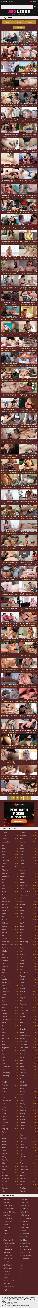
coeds (11, 75)
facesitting (5, 1076)
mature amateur (25, 892)
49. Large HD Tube (25, 1256)
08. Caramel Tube (7, 1221)
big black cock (33, 212)
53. (21, 1268)
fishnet (4, 1104)
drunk (3, 1057)
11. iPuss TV (6, 1231)
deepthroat (15, 105)
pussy (7, 243)
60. (21, 1290)
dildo (3, 1041)
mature (14, 472)
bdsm (14, 549)
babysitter (23, 304)
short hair (23, 1054)
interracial (32, 411)
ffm (36, 136)
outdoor (22, 954)
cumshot (16, 75)
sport (21, 1098)
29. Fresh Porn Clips (8, 1287)
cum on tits (10, 228)
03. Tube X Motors (7, 1206)
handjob (34, 289)
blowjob (28, 59)
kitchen (22, 851)
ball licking (5, 876)
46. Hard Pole (24, 1246)
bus (3, 954)
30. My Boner (6, 1290)
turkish (22, 1172)
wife (21, 1185)
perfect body (24, 973)
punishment (23, 1004)
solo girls (23, 1082)
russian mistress (25, 1035)
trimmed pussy (24, 1169)
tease (21, 1135)
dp (2, 1051)
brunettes (10, 59)
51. (21, 1262)
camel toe (27, 151)
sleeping (22, 1069)
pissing (22, 982)
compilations (33, 197)
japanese (23, 842)
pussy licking (24, 1010)
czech (4, 1032)
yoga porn (23, 1188)
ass (3, 857)
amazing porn (6, 842)
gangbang (5, 1129)
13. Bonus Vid (6, 1237)
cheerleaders (6, 982)
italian (21, 839)
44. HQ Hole (23, 1240)
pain (21, 957)
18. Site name (6, 1252)
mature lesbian (24, 895)
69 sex (4, 836)
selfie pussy (23, 1045)
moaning (22, 910)
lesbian (28, 763)
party (21, 970)
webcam (22, 1182)
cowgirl (32, 136)
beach (7, 197)
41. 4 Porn (23, 1231)
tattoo (22, 1129)
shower (22, 1060)
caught (4, 970)
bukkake (14, 747)
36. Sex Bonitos (24, 1215)
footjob (4, 1119)
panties (7, 335)
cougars (32, 75)
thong (22, 1144)
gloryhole (4, 1154)
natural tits (23, 920)
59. (21, 1287)
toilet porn (23, 1157)
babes (3, 136)
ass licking (5, 861)
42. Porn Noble (24, 1234)
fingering (28, 166)
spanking (22, 1091)
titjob (21, 1154)
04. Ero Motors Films (8, 1209)
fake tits (5, 1082)
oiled (21, 939)
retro (21, 1020)
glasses (33, 59)
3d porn (5, 304)
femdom (4, 1088)
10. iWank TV (6, 1227)
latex (21, 854)
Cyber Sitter (20, 1300)
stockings (15, 350)
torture (22, 1160)
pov (24, 273)
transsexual (23, 1166)
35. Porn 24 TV (24, 1212)
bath (3, 879)
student (22, 1119)
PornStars (19, 27)
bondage (4, 932)
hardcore (33, 350)
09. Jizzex (5, 1224)
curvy (16, 90)
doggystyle (32, 747)
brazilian (4, 939)
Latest (19, 22)
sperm (22, 1094)
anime (3, 848)
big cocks (10, 44)
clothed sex (27, 136)
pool (21, 985)
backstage (5, 873)
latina (35, 365)
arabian (4, 851)
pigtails (22, 979)
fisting (4, 1107)
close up (28, 778)
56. (21, 1277)
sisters (22, 1063)
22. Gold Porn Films (8, 1265)
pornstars (23, 992)
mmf (21, 907)
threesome (23, 1147)
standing (22, 1104)
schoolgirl (23, 1038)
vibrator (22, 1179)
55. (21, 1274)
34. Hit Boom (24, 1209)
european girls (6, 1066)
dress (3, 1054)
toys (21, 1163)
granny (4, 1157)
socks (22, 1079)
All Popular (4, 1)
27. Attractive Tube (8, 1280)
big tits (26, 44)
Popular (7, 22)
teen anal (23, 1138)
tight (21, 1151)
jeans (21, 845)
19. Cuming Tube (7, 1256)
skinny (22, 1066)
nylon (21, 932)
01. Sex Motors (6, 1199)
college (13, 763)
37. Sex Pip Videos (25, 1218)
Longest (30, 22)
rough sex (23, 1029)
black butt (11, 182)
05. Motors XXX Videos (9, 1212)
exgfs (3, 1069)
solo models (23, 1085)
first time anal (6, 1101)
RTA (14, 1302)
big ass (33, 304)
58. (21, 1284)
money (34, 273)
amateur (3, 44)
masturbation (9, 472)
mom (21, 914)
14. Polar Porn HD (7, 1240)
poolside (22, 988)
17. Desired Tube (7, 1249)
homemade (34, 151)
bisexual (10, 625)
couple (16, 182)
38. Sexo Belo (24, 1221)
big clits (4, 904)
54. (21, 1271)
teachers (22, 1132)
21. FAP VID (5, 1262)
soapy (22, 1076)
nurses (22, 929)
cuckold (9, 457)
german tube (6, 1141)
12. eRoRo (5, 1234)
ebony (15, 197)
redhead (22, 1016)
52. (21, 1265)
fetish (4, 1091)
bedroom (4, 895)
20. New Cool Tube (7, 1259)
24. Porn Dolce (6, 1271)
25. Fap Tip (5, 1274)
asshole (24, 59)
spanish (22, 1088)
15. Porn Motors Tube (8, 1243)
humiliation (5, 1188)
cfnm (17, 319)
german (30, 44)
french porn (5, 1122)
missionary (23, 904)
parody (22, 967)
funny (33, 457)
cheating (4, 979)
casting (4, 963)
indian (14, 59)
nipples (22, 926)
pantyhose (23, 963)
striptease (23, 1116)
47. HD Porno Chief (26, 1249)
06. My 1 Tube (6, 1215)
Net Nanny (27, 1300)
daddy (4, 1035)
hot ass (4, 1182)
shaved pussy (24, 1048)
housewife (5, 1185)
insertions (23, 833)
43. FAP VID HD (24, 1237)
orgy (21, 951)
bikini (28, 243)
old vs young (24, 942)
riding (21, 1023)
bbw (22, 44)
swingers (22, 1126)
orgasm (16, 778)
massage (22, 882)
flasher (4, 1110)
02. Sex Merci (6, 1203)
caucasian (5, 967)
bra (3, 935)
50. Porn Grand (24, 1259)
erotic (29, 258)
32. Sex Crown (24, 1203)
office (34, 564)
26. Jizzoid (5, 1277)
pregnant (22, 998)
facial (16, 136)
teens (15, 243)
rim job (22, 1026)
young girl (23, 1191)
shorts (22, 1057)
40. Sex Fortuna (24, 1227)
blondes (16, 44)
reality (22, 1013)
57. (21, 1280)
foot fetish (5, 1116)
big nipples (27, 579)
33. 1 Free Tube (24, 1206)
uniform (22, 1175)
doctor (4, 1045)
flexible (4, 1113)
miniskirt (22, 901)
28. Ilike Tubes (6, 1284)
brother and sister (7, 945)
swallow (22, 1122)
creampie (28, 228)
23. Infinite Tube (7, 1268)
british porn (5, 942)
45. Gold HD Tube (25, 1243)
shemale (22, 1051)
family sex (5, 1085)
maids (12, 533)
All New (11, 1)
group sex (5, 1160)
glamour (24, 472)
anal (7, 44)
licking (22, 867)
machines (14, 656)
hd (34, 166)
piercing (22, 976)
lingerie (22, 870)
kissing (22, 848)
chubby (28, 75)
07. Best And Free (7, 1218)
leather (22, 861)
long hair (34, 258)
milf (15, 365)
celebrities (5, 973)
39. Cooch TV (24, 1224)
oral (21, 945)
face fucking (6, 1073)
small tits (23, 1073)
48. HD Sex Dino (25, 1252)
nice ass (22, 923)
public (33, 44)
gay (3, 1135)
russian (13, 90)
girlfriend (4, 1144)
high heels (5, 1175)
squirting (22, 1101)
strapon (22, 1113)
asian (9, 166)
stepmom (23, 1107)
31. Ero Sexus (24, 1199)
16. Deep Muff (6, 1246)
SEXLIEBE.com (12, 1304)
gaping (4, 1132)
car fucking (5, 960)
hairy (3, 1163)
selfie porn (23, 1041)
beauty (31, 472)
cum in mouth (6, 1020)
